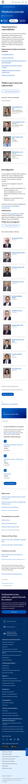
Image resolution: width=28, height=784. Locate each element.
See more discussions (10, 483)
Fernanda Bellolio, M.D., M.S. (17, 107)
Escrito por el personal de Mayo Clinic (10, 386)
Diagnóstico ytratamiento (5, 21)
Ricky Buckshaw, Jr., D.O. (17, 152)
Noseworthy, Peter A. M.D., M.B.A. (18, 340)
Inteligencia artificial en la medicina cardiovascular (11, 71)
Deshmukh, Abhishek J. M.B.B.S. (17, 296)
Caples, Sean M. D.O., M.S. (18, 281)
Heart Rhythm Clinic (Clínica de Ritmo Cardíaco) (12, 66)
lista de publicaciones (14, 213)
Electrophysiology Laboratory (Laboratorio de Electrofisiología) (14, 61)
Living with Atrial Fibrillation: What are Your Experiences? (13, 445)
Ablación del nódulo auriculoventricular (10, 526)
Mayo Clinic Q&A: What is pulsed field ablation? (12, 544)
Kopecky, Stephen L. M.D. (17, 325)
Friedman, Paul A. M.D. (17, 310)
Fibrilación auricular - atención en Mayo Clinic (12, 389)
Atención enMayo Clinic (22, 21)
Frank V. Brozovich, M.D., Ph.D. (17, 137)
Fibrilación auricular (13, 11)
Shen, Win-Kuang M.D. (17, 354)
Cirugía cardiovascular (8, 58)
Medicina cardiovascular (8, 75)
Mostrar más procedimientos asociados (10, 530)
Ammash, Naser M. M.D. (17, 238)
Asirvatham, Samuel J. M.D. (18, 267)
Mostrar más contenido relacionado (9, 510)
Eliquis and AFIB (7, 473)
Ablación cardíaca (6, 520)
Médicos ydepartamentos (13, 21)
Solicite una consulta (7, 394)
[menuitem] (4, 21)
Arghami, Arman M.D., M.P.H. (18, 252)
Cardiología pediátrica (7, 54)
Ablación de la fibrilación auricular (9, 523)
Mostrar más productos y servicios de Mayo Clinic (13, 559)
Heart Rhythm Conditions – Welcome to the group (13, 460)
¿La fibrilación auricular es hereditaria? (10, 507)
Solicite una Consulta (8, 15)
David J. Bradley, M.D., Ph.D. (18, 122)
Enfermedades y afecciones (9, 6)
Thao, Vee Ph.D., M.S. (16, 368)
